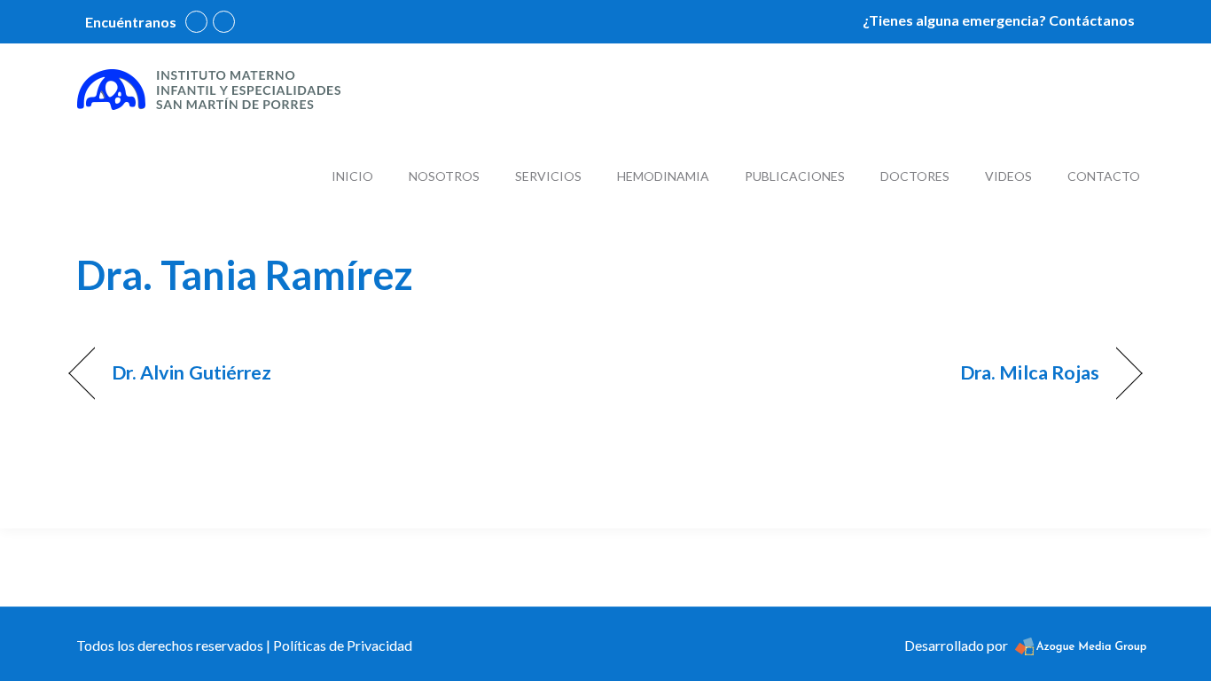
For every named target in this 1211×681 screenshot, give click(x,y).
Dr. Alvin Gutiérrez (192, 373)
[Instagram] (224, 22)
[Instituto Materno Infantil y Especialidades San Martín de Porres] (208, 87)
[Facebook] (196, 22)
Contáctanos (1092, 20)
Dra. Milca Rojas (1029, 373)
